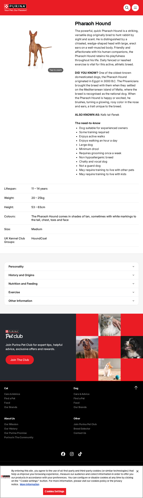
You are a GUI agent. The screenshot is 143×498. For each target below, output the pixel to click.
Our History (10, 428)
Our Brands (10, 407)
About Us (9, 418)
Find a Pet (9, 398)
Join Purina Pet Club (85, 424)
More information (29, 484)
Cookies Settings (54, 491)
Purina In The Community (18, 437)
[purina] (63, 454)
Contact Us (80, 432)
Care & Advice (12, 393)
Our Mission (11, 424)
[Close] (137, 471)
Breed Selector (82, 428)
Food (7, 402)
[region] (71, 482)
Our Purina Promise (15, 432)
